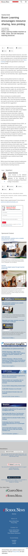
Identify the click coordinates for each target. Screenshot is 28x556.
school (15, 195)
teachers (7, 197)
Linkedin (14, 543)
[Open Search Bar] (21, 1)
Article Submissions (14, 531)
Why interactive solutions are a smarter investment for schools (12, 303)
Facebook (14, 540)
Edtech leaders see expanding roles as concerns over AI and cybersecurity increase (12, 381)
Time (11, 197)
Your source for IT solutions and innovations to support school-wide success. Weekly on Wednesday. (14, 468)
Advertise (14, 513)
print (6, 195)
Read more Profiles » (9, 338)
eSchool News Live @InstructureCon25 (13, 348)
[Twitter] (4, 181)
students (24, 195)
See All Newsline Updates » (10, 433)
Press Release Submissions (14, 533)
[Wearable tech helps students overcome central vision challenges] (7, 330)
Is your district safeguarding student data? (13, 385)
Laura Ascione (13, 173)
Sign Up (4, 222)
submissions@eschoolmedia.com (9, 202)
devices (10, 193)
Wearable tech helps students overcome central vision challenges (13, 321)
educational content (18, 193)
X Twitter (14, 541)
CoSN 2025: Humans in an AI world (11, 389)
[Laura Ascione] (4, 179)
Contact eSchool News (14, 530)
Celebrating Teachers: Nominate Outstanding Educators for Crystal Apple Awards (13, 423)
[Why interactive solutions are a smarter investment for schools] (14, 257)
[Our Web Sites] (14, 490)
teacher (2, 197)
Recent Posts (9, 170)
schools (20, 195)
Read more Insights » (9, 366)
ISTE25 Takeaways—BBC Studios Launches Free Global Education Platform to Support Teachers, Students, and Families (13, 353)
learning (3, 195)
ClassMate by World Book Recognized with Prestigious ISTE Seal (14, 409)
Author (3, 170)
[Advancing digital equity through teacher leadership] (14, 286)
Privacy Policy (9, 225)
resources (10, 195)
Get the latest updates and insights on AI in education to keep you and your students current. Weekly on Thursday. (14, 481)
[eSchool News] (5, 1)
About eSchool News (14, 521)
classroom (5, 193)
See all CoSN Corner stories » (11, 396)
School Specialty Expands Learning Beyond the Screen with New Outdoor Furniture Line (12, 429)
